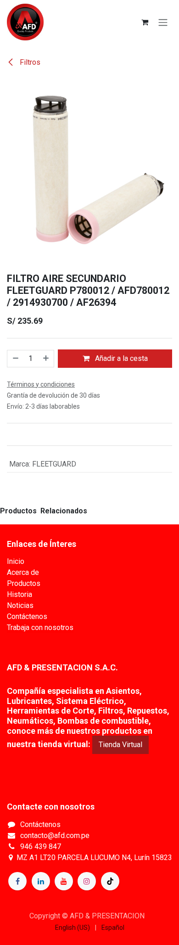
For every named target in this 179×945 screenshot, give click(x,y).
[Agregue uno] (46, 358)
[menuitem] (72, 928)
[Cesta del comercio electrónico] (144, 22)
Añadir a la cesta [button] (120, 358)
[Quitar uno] (15, 358)
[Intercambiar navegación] (163, 22)
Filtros (29, 62)
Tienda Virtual (120, 744)
